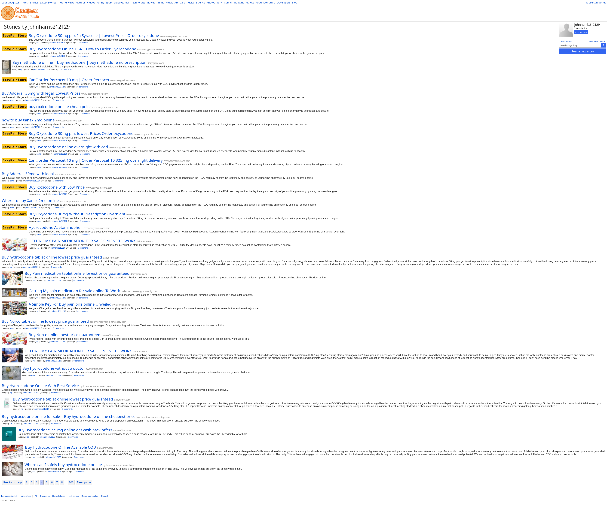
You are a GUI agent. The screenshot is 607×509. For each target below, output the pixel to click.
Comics (228, 2)
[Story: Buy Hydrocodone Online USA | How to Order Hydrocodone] (14, 49)
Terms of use (25, 496)
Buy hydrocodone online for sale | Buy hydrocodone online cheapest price (68, 416)
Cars (182, 2)
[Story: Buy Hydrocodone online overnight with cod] (14, 147)
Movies (151, 2)
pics (27, 437)
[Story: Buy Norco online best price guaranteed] (14, 339)
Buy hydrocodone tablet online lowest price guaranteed (52, 257)
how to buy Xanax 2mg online (28, 120)
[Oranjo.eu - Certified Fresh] (20, 20)
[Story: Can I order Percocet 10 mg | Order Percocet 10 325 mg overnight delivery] (14, 160)
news (12, 100)
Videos (91, 2)
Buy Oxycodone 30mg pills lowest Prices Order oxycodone (81, 133)
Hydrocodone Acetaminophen (56, 227)
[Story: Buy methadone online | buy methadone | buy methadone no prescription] (6, 67)
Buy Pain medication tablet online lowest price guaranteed (77, 273)
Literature (269, 2)
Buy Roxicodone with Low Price (57, 187)
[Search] (603, 45)
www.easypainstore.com (173, 36)
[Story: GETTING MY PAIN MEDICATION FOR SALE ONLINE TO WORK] (14, 245)
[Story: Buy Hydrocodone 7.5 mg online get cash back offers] (9, 434)
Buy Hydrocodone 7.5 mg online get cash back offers (65, 429)
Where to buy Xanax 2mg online (30, 200)
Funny (100, 2)
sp (11, 423)
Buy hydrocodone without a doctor (53, 368)
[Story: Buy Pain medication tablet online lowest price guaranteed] (12, 278)
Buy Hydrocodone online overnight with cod (68, 146)
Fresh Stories (30, 2)
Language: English (597, 41)
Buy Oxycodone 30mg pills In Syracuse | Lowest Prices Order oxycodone (94, 35)
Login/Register (10, 2)
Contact (104, 496)
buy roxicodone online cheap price (60, 106)
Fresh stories (73, 496)
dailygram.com (155, 62)
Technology (138, 2)
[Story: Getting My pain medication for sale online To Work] (14, 292)
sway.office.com (121, 304)
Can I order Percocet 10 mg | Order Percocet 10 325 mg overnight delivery (96, 160)
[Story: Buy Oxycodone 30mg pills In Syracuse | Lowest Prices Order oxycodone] (14, 36)
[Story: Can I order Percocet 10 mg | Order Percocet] (14, 80)
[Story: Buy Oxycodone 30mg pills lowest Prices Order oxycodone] (14, 133)
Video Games (122, 2)
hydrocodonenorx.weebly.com (96, 386)
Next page (84, 482)
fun (33, 472)
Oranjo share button (89, 496)
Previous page (12, 482)
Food (259, 2)
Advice (190, 2)
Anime (160, 2)
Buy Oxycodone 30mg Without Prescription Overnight (77, 214)
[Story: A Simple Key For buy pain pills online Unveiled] (14, 308)
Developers (283, 2)
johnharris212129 (57, 43)
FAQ (35, 496)
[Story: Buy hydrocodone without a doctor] (11, 373)
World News (67, 2)
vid (38, 43)
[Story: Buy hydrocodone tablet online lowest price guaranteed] (6, 403)
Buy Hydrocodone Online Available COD (60, 447)
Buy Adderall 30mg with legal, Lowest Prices (41, 93)
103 (71, 482)
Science (200, 2)
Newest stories (58, 496)
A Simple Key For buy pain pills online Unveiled (70, 304)
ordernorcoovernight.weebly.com (139, 291)
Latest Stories (48, 2)
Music (169, 2)
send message (581, 32)
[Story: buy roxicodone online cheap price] (14, 107)
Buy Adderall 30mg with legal (28, 173)
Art (176, 2)
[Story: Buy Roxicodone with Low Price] (14, 187)
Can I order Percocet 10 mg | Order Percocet (69, 79)
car (38, 248)
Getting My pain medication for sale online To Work (74, 290)
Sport (109, 2)
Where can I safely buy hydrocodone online (63, 464)
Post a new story (582, 51)
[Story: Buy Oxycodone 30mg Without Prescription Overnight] (14, 214)
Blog (294, 2)
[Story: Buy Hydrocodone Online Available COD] (12, 452)
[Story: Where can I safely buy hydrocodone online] (12, 469)
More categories (596, 2)
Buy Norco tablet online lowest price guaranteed (45, 321)
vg (21, 69)
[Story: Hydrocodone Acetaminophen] (14, 227)
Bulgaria (239, 2)
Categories (45, 496)
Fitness (250, 2)
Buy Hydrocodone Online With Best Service (40, 385)
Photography (214, 2)
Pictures (81, 2)
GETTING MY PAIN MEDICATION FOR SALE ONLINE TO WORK (82, 240)
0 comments (83, 43)
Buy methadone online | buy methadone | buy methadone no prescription (79, 62)
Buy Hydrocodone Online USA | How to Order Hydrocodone (82, 48)
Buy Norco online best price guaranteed (64, 334)
